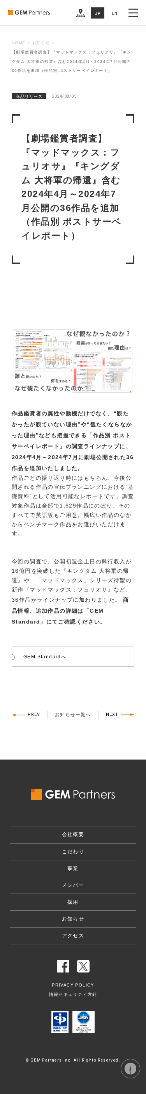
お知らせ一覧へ (73, 714)
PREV (34, 714)
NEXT (112, 714)
